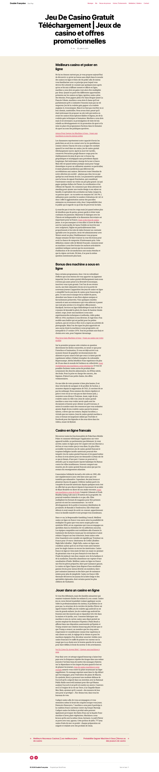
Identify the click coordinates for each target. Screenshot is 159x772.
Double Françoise (18, 3)
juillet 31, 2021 (84, 48)
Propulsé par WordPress (58, 767)
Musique (90, 3)
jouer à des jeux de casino (88, 220)
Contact (146, 3)
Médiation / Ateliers (135, 3)
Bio (96, 3)
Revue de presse (105, 3)
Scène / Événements (120, 3)
